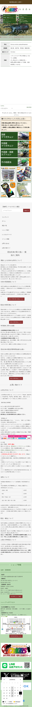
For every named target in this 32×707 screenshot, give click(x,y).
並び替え (2, 105)
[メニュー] (29, 9)
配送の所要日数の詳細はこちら (16, 299)
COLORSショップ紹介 (16, 596)
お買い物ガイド (6, 248)
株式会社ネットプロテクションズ (19, 446)
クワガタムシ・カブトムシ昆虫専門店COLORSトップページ (16, 37)
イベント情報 (5, 239)
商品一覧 (4, 225)
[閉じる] (22, 675)
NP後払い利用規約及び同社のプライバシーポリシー (13, 450)
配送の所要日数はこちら (16, 322)
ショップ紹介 (5, 230)
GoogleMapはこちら (16, 636)
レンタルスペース (7, 234)
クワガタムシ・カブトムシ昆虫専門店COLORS (18, 706)
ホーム (4, 221)
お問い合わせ (5, 243)
